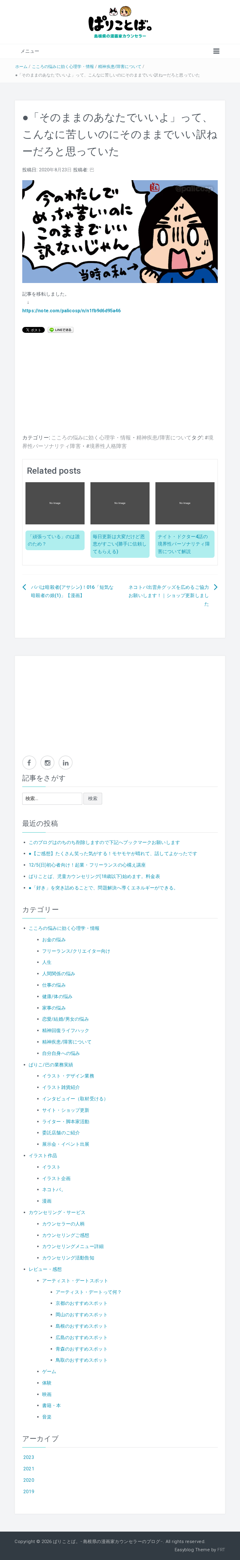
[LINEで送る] (60, 329)
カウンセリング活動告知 (68, 1258)
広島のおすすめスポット (82, 1337)
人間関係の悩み (58, 973)
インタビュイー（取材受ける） (75, 1099)
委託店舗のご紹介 (61, 1133)
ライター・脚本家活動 (66, 1121)
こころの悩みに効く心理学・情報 (63, 66)
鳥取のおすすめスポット (82, 1360)
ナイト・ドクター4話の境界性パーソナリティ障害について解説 (184, 544)
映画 (47, 1394)
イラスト (51, 1167)
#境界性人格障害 (106, 446)
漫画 (47, 1201)
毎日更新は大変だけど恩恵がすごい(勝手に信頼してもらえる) (120, 544)
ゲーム (49, 1371)
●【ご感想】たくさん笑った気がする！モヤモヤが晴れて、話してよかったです (113, 853)
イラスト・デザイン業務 (68, 1076)
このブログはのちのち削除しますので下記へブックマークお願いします (104, 842)
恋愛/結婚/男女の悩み (65, 1019)
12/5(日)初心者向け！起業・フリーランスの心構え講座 (87, 865)
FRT (221, 1549)
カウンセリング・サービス (57, 1212)
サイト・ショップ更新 (66, 1110)
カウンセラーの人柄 (63, 1224)
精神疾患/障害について (119, 66)
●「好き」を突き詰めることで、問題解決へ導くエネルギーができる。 (103, 888)
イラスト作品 (43, 1155)
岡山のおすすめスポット (82, 1314)
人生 (47, 962)
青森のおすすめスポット (82, 1349)
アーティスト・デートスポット (75, 1280)
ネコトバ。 (54, 1189)
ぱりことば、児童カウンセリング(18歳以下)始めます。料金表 (94, 876)
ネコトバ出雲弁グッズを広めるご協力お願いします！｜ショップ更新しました (168, 595)
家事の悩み (54, 1008)
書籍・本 (51, 1405)
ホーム (21, 66)
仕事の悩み (54, 985)
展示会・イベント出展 (66, 1144)
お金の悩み (54, 939)
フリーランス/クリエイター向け (76, 951)
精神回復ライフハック (66, 1030)
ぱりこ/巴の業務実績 (51, 1065)
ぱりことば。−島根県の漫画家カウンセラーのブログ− (108, 1541)
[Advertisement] (120, 387)
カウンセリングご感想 (66, 1235)
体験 (47, 1383)
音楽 (47, 1417)
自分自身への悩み (61, 1053)
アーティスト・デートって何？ (89, 1292)
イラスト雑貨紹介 (61, 1087)
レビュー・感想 (45, 1269)
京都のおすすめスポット (82, 1303)
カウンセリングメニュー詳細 (73, 1246)
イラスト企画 (56, 1178)
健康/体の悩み (57, 996)
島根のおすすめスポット (82, 1326)
